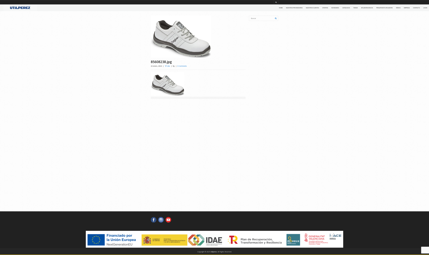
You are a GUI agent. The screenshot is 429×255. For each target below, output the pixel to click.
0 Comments (182, 66)
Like (168, 66)
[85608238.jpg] (181, 36)
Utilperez (213, 252)
